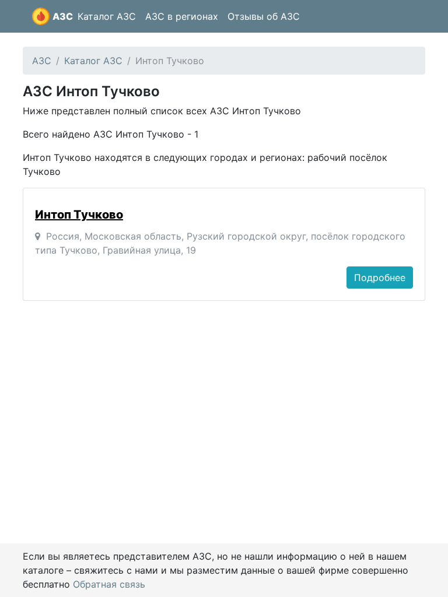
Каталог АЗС (107, 16)
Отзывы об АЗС (264, 16)
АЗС (62, 16)
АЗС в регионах (181, 16)
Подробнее (379, 277)
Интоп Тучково (79, 215)
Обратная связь (109, 584)
